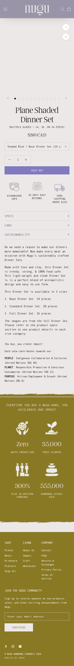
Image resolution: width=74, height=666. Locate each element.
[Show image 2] (19, 98)
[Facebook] (6, 646)
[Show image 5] (31, 98)
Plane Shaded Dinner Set (36, 115)
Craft (26, 560)
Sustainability (17, 234)
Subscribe (19, 627)
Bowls (8, 555)
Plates (9, 550)
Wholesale (29, 565)
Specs (9, 216)
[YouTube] (20, 646)
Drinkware (11, 560)
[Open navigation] (5, 9)
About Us (28, 550)
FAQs (44, 555)
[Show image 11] (55, 98)
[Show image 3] (23, 98)
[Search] (62, 9)
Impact (27, 555)
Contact (46, 550)
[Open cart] (69, 9)
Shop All (10, 571)
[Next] (66, 98)
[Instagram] (13, 646)
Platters (10, 565)
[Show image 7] (39, 98)
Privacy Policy (51, 569)
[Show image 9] (47, 98)
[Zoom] (66, 27)
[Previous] (8, 98)
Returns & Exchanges (47, 562)
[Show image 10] (51, 98)
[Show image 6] (35, 98)
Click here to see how (37, 510)
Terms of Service (47, 576)
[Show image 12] (59, 98)
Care (8, 225)
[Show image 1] (15, 98)
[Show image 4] (27, 98)
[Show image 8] (43, 98)
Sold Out (37, 170)
